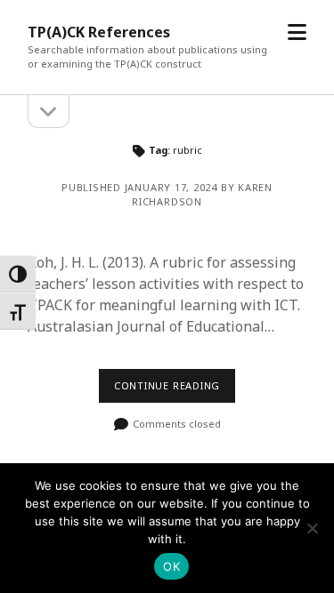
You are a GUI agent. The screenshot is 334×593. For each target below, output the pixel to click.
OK (171, 566)
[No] (312, 528)
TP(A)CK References (99, 32)
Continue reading (167, 385)
